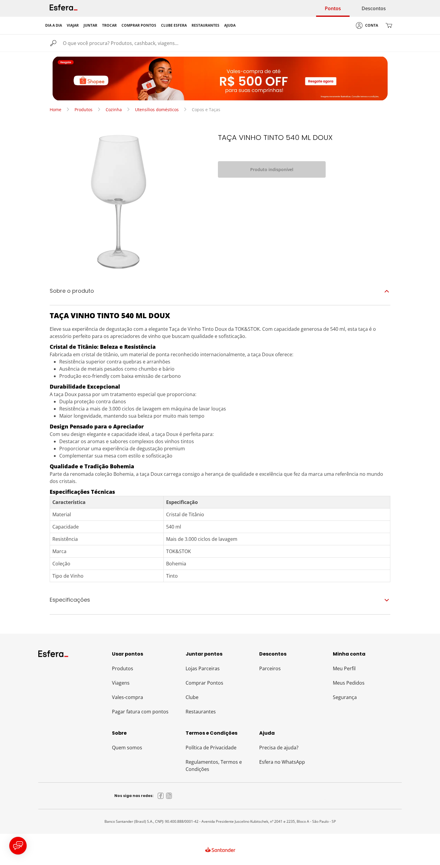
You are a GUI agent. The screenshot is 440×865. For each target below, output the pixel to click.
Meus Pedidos (349, 683)
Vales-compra (127, 697)
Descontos (374, 8)
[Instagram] (169, 795)
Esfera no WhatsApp (282, 762)
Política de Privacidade (211, 747)
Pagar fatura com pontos (140, 711)
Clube (192, 697)
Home (55, 109)
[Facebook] (160, 795)
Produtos (83, 109)
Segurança (345, 697)
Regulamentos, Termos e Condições (214, 765)
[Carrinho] (389, 25)
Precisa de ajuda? (278, 747)
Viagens (121, 683)
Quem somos (127, 747)
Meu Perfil (344, 668)
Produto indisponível (271, 169)
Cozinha (114, 109)
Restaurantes (201, 711)
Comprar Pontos (204, 683)
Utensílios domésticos (157, 109)
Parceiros (270, 668)
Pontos (333, 8)
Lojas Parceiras (203, 668)
